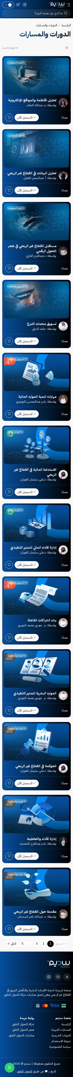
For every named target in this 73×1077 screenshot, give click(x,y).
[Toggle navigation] (68, 4)
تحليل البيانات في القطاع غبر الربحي (31, 173)
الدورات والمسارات (46, 25)
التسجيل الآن (24, 117)
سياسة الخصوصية (60, 1046)
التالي (13, 943)
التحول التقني (24, 1071)
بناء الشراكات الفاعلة (41, 620)
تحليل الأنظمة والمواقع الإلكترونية (32, 100)
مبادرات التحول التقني (21, 1035)
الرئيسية (66, 25)
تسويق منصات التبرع (41, 323)
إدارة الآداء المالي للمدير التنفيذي (33, 547)
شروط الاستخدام (61, 1041)
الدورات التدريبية (61, 1035)
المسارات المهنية (61, 1029)
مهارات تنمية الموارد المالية (37, 396)
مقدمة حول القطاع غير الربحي (35, 911)
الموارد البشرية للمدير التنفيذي (34, 693)
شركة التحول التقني (23, 1024)
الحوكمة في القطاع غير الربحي (35, 766)
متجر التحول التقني (23, 1029)
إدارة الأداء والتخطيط (41, 838)
